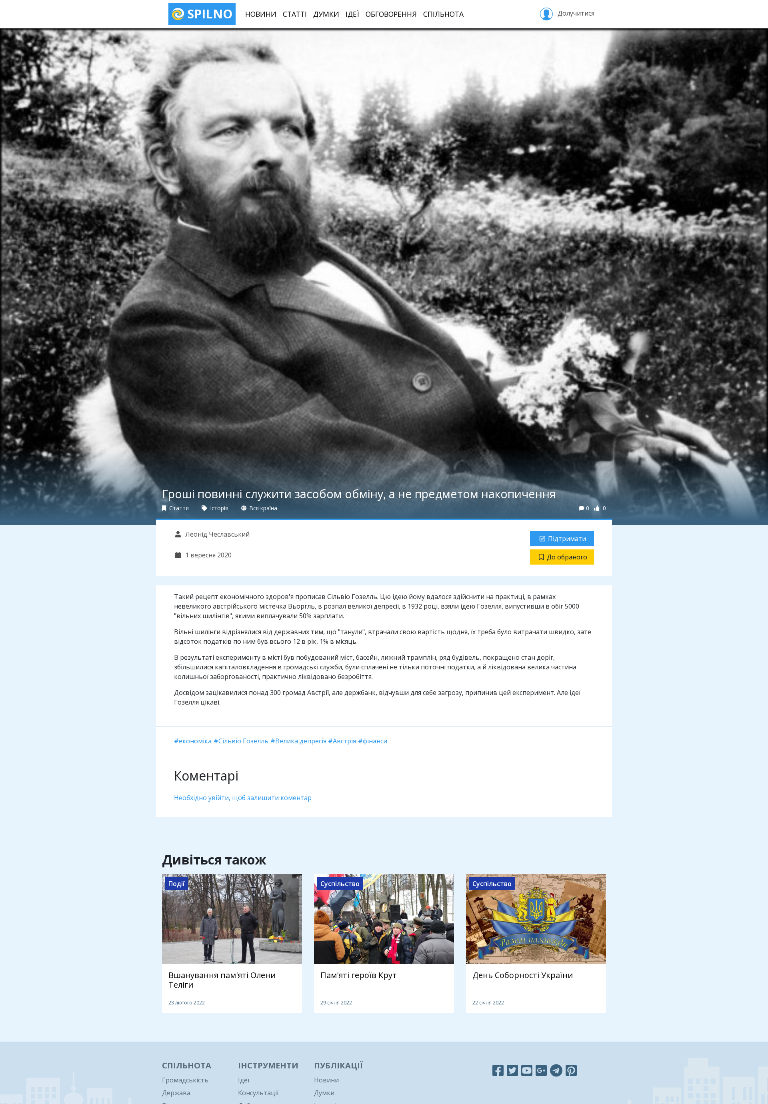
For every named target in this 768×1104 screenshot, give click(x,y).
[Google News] (541, 1070)
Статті (295, 14)
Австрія (344, 741)
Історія (218, 508)
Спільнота (443, 14)
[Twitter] (512, 1070)
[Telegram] (556, 1070)
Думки (326, 14)
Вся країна (262, 508)
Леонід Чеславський (217, 534)
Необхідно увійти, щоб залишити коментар (243, 797)
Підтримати (567, 538)
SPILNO (208, 14)
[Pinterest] (571, 1070)
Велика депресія (300, 741)
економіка (195, 741)
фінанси (375, 741)
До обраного (567, 557)
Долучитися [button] (575, 13)
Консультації (258, 1092)
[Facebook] (498, 1070)
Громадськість (185, 1080)
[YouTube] (526, 1070)
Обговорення (391, 14)
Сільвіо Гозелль (243, 741)
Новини (260, 14)
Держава (176, 1092)
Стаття (178, 508)
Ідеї (352, 14)
